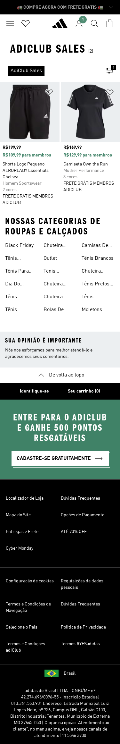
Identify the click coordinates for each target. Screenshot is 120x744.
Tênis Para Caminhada (17, 272)
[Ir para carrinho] (109, 23)
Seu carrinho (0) (84, 391)
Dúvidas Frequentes (80, 498)
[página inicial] (60, 26)
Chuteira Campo (91, 272)
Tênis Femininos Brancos (55, 272)
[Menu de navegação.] (10, 23)
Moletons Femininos (93, 310)
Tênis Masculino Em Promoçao (98, 297)
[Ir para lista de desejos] (25, 23)
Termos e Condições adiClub (25, 647)
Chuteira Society (53, 246)
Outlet (50, 258)
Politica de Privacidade (83, 627)
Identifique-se (34, 391)
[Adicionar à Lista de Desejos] (49, 93)
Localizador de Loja (25, 498)
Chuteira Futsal (53, 285)
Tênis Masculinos (18, 297)
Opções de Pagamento (82, 515)
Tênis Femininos (16, 259)
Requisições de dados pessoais (82, 584)
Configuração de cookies (30, 581)
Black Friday (19, 245)
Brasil (70, 673)
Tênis (11, 309)
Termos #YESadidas (80, 644)
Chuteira (53, 297)
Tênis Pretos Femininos (95, 285)
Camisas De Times (95, 246)
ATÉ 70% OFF (74, 531)
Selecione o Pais (21, 627)
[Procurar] (94, 23)
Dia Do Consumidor (19, 285)
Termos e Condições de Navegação (28, 607)
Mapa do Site (18, 515)
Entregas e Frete (22, 531)
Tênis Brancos (98, 258)
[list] (50, 71)
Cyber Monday (19, 548)
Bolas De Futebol (54, 310)
